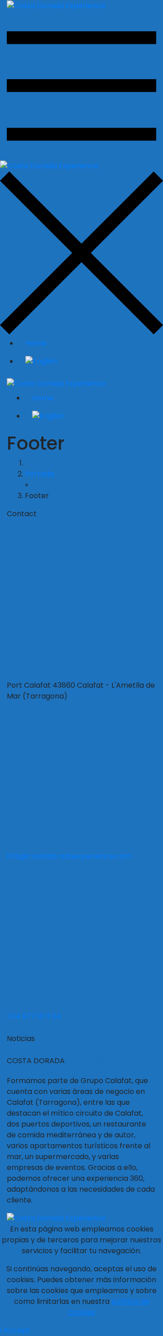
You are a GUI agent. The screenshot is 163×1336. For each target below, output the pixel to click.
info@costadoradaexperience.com (69, 856)
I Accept (15, 1330)
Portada (39, 474)
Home (36, 343)
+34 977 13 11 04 (34, 1016)
